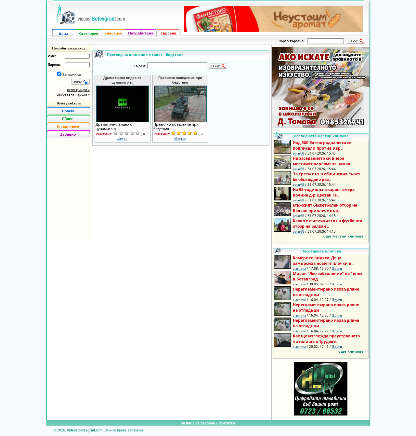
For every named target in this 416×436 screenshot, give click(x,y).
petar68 (298, 153)
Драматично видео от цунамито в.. (122, 80)
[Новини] (68, 111)
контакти (227, 423)
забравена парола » (73, 94)
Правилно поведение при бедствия (180, 80)
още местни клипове (343, 236)
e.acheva (299, 268)
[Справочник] (68, 126)
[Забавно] (68, 134)
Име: (52, 56)
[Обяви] (68, 118)
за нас (186, 423)
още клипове (351, 351)
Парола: (54, 64)
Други (122, 138)
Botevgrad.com (69, 103)
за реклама (205, 423)
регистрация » (78, 90)
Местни (180, 138)
